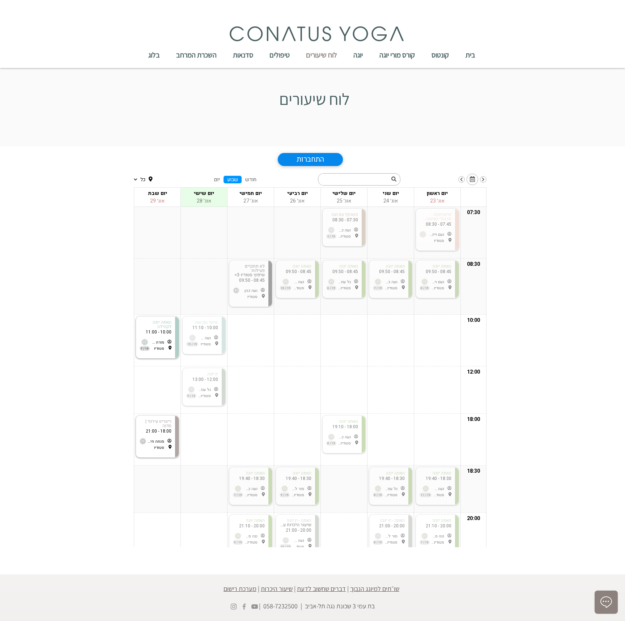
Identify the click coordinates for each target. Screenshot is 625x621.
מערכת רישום (240, 588)
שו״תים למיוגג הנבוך (374, 588)
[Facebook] (244, 607)
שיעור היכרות (277, 588)
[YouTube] (255, 607)
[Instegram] (234, 607)
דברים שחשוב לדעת (321, 588)
